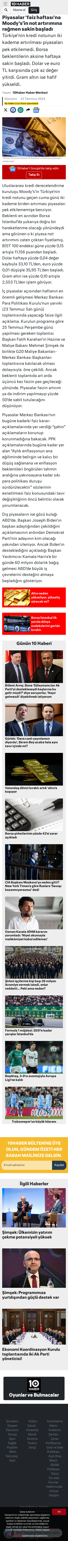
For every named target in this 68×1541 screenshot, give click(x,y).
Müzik (32, 1434)
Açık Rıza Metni (54, 1458)
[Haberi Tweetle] (6, 110)
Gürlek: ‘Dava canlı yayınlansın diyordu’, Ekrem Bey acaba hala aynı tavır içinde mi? (31, 742)
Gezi (12, 1460)
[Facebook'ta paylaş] (13, 110)
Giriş (34, 10)
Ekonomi (11, 99)
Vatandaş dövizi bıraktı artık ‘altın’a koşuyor (31, 790)
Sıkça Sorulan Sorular (53, 1478)
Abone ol (19, 10)
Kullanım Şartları (54, 1432)
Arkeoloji (32, 1430)
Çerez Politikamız (53, 1441)
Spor (12, 1439)
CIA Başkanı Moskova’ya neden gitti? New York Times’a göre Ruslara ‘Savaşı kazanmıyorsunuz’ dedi (33, 886)
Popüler (12, 1447)
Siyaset (12, 1425)
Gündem (12, 1421)
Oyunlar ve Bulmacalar (34, 1395)
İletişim (54, 1495)
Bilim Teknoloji (11, 1454)
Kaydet (59, 1165)
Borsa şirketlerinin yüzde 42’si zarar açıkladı (31, 835)
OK (59, 1512)
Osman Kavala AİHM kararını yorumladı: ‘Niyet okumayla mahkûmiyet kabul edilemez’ (26, 936)
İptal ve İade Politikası (54, 1450)
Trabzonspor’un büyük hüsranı (34, 1121)
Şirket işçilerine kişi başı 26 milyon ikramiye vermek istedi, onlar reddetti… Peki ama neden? (30, 985)
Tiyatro (32, 1443)
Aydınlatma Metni (55, 1423)
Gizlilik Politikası (53, 1467)
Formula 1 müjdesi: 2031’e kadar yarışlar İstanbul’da (28, 1032)
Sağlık (12, 1443)
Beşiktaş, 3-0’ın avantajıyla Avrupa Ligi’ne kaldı (30, 1078)
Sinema (32, 1439)
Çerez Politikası (14, 1536)
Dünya (12, 1434)
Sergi (32, 1447)
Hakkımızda (54, 1486)
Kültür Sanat (32, 1423)
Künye (54, 1491)
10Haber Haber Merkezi (30, 92)
